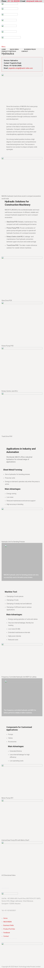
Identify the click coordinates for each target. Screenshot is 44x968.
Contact (6, 936)
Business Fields (8, 925)
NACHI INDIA (7, 922)
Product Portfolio (9, 929)
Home (5, 918)
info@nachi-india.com (34, 1)
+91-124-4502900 (13, 1)
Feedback (6, 932)
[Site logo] (10, 5)
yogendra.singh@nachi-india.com (21, 68)
